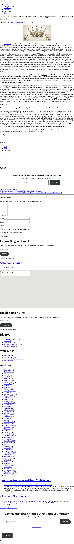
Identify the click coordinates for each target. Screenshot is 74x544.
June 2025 (7, 375)
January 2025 (8, 384)
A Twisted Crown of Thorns (12, 339)
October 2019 (8, 411)
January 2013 (8, 449)
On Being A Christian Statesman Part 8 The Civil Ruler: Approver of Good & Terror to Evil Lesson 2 (31, 193)
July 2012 (7, 460)
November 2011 (9, 468)
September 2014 (9, 427)
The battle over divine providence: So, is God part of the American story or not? (28, 485)
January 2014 (8, 434)
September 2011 (9, 472)
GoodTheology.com (10, 357)
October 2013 (8, 439)
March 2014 (7, 430)
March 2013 (7, 448)
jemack (34, 22)
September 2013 (9, 441)
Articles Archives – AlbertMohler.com (26, 480)
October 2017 (8, 418)
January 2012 (8, 467)
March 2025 (7, 380)
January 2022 (8, 401)
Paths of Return (8, 360)
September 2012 (9, 456)
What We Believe (9, 6)
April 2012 (7, 461)
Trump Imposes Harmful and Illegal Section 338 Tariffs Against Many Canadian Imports (31, 501)
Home (6, 4)
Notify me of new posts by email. (12, 233)
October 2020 (8, 404)
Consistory (7, 9)
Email (2, 222)
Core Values (7, 8)
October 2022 (8, 392)
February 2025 (8, 382)
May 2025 (7, 377)
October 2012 (8, 455)
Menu (2, 1)
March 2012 (7, 463)
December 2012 (9, 451)
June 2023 (7, 385)
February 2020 (8, 410)
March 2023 (7, 387)
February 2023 (8, 389)
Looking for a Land (10, 342)
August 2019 (8, 415)
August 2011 (8, 474)
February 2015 (8, 423)
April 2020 (7, 408)
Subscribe (55, 183)
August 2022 (8, 396)
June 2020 (7, 406)
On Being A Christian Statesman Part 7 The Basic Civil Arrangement (21, 191)
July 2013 (7, 444)
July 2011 (7, 475)
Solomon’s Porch (11, 263)
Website (2, 225)
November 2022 (9, 391)
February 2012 (8, 465)
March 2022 (7, 399)
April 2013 (7, 446)
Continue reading (37, 527)
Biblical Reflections (12, 189)
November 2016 (9, 422)
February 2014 (8, 432)
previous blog (8, 44)
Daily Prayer (8, 11)
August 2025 (8, 372)
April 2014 (7, 429)
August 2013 (8, 442)
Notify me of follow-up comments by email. (15, 229)
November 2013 (9, 437)
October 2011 (8, 470)
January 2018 (8, 417)
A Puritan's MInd (9, 355)
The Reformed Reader (10, 346)
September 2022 (9, 394)
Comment (3, 215)
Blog (5, 13)
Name (2, 218)
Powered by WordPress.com (8, 508)
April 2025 (7, 378)
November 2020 (9, 403)
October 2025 (8, 370)
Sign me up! (6, 325)
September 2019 (9, 413)
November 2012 (9, 453)
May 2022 (7, 397)
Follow (4, 254)
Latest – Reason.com (15, 496)
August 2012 (8, 458)
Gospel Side (7, 341)
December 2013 (9, 436)
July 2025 (7, 373)
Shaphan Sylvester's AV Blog (13, 344)
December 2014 (9, 425)
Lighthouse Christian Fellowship (14, 359)
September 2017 (9, 420)
